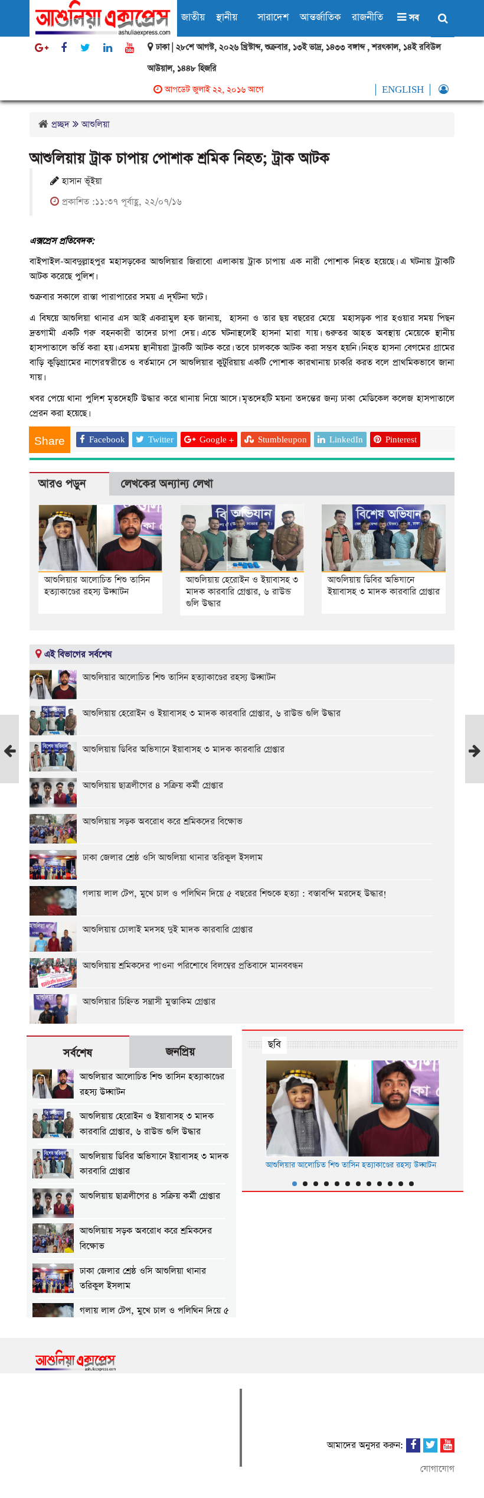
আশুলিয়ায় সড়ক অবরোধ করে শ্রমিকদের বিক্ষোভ (163, 821)
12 (411, 1183)
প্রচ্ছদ (60, 124)
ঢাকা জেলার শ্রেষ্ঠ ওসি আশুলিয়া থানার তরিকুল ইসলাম (173, 857)
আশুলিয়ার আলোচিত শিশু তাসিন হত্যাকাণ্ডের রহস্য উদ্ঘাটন (97, 586)
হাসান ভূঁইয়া (80, 181)
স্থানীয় (226, 17)
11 (400, 1183)
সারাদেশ (273, 17)
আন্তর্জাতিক (320, 17)
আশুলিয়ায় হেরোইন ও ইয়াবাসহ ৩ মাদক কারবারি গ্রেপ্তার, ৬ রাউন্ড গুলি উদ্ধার (242, 592)
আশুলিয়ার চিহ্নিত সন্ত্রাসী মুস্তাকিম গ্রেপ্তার (149, 1001)
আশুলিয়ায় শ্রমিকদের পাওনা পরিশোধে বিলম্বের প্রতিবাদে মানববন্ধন (193, 965)
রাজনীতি (367, 17)
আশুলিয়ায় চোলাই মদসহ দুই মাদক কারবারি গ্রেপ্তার (168, 929)
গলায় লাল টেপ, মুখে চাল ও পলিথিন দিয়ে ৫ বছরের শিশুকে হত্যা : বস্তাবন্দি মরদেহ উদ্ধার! (235, 893)
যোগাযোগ (437, 1469)
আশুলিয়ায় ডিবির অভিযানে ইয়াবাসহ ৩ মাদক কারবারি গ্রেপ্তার (384, 586)
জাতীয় (193, 17)
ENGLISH (403, 90)
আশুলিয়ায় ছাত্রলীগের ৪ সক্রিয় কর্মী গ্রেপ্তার (153, 785)
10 (390, 1183)
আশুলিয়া (95, 124)
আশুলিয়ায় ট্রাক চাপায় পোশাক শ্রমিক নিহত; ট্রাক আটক (179, 158)
